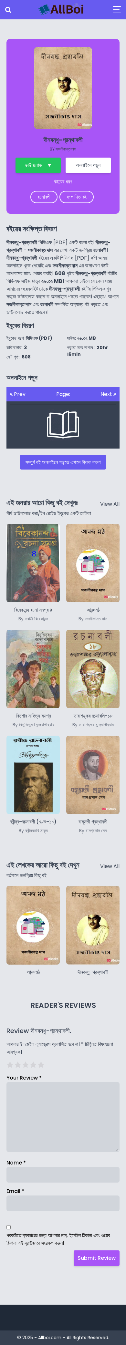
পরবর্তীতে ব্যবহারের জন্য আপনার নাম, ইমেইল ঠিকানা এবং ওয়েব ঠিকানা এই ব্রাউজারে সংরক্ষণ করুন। (58, 1239)
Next (106, 394)
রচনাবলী (43, 197)
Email (15, 1191)
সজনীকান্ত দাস (66, 149)
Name (16, 1162)
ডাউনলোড (33, 165)
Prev (19, 394)
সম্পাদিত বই (77, 197)
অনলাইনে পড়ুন (88, 165)
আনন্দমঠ (33, 972)
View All (110, 504)
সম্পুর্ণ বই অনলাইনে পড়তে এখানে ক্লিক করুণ (63, 462)
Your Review (24, 1077)
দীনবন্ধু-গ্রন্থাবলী (93, 972)
